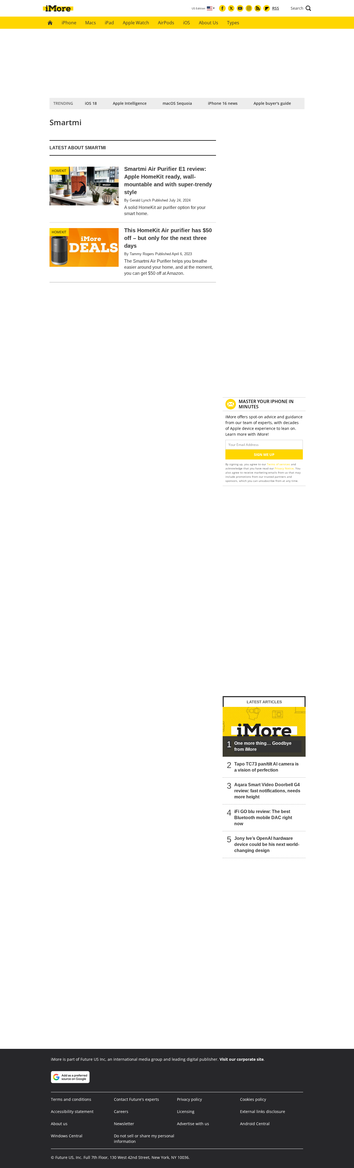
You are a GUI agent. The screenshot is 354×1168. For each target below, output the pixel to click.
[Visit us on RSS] (257, 8)
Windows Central (66, 1135)
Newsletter (124, 1123)
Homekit (59, 170)
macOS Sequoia (177, 103)
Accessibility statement (72, 1111)
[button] (301, 8)
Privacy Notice (284, 468)
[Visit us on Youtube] (240, 8)
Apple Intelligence (130, 103)
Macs (90, 23)
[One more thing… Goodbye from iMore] (264, 732)
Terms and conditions (71, 1099)
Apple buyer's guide (272, 103)
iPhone (69, 23)
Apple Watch (136, 23)
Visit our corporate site (242, 1059)
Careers (121, 1111)
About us (59, 1123)
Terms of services (279, 464)
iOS (186, 23)
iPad (109, 23)
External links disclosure (262, 1111)
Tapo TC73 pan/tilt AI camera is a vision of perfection (266, 767)
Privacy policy (189, 1099)
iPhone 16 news (223, 103)
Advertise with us (193, 1123)
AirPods (166, 23)
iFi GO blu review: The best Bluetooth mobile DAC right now (263, 817)
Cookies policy (253, 1099)
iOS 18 (91, 103)
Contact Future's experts (136, 1099)
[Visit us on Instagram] (249, 8)
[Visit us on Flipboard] (266, 8)
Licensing (185, 1111)
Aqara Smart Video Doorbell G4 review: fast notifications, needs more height (267, 790)
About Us (208, 23)
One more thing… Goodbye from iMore (262, 746)
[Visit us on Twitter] (231, 8)
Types (233, 23)
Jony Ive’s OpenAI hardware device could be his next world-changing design (266, 844)
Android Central (255, 1123)
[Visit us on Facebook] (222, 8)
